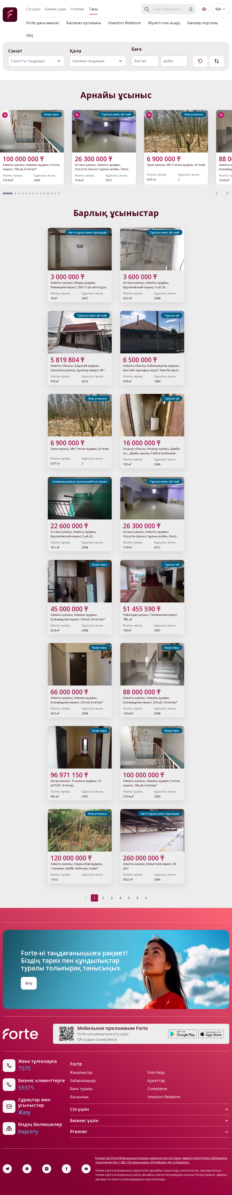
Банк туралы (81, 1088)
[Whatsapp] (26, 1168)
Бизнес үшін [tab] (55, 9)
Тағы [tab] (93, 9)
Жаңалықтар (81, 1072)
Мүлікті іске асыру (164, 22)
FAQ (29, 35)
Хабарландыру (83, 1080)
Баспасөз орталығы (83, 22)
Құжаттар (156, 1080)
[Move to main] (10, 15)
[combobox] (169, 9)
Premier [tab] (77, 9)
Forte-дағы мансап (42, 22)
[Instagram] (46, 1168)
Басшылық (79, 1096)
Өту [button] (28, 983)
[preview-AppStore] (211, 1034)
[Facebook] (66, 1168)
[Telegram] (7, 1168)
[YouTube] (86, 1168)
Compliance (157, 1088)
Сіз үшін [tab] (33, 9)
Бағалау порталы (202, 22)
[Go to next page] (146, 898)
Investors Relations (124, 22)
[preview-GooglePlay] (182, 1034)
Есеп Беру (156, 1072)
